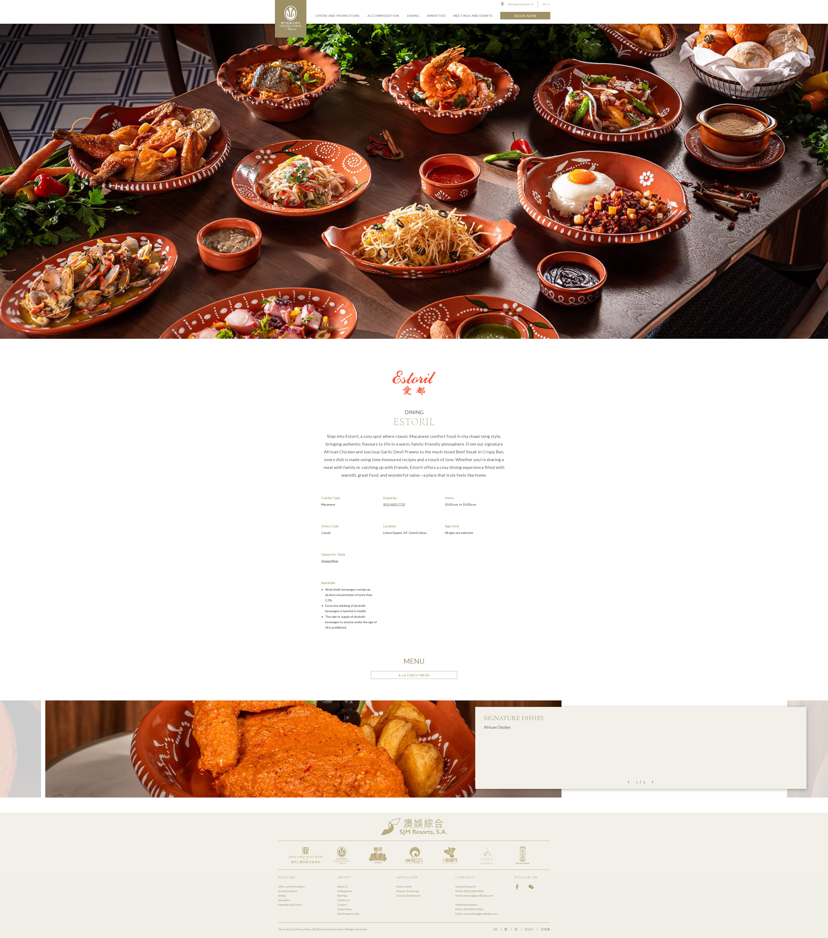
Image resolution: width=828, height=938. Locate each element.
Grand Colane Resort (408, 895)
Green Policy (344, 909)
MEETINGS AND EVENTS (472, 15)
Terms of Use (286, 929)
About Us (342, 886)
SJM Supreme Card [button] (519, 4)
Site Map (342, 895)
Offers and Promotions (291, 886)
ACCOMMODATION (383, 15)
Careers (342, 904)
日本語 (545, 929)
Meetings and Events (290, 904)
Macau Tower (404, 886)
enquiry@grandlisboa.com (478, 895)
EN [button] (544, 4)
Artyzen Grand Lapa (407, 891)
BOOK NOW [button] (525, 16)
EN (495, 929)
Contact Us (343, 900)
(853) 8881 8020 (473, 909)
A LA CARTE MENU (414, 675)
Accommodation (288, 891)
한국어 (529, 929)
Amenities (284, 900)
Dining (281, 895)
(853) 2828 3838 (473, 891)
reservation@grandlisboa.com (480, 913)
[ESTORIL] (414, 181)
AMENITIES (436, 15)
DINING (413, 15)
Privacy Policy (303, 929)
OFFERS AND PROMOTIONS (337, 15)
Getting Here (344, 891)
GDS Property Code (348, 913)
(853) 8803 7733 (394, 504)
